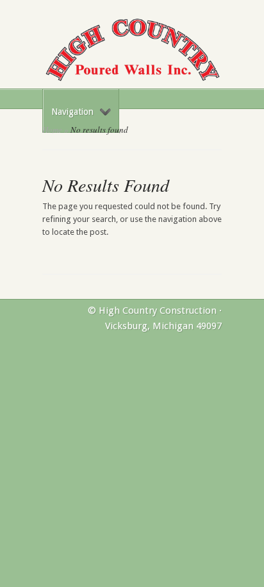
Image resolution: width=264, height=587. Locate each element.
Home (52, 129)
